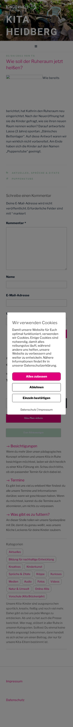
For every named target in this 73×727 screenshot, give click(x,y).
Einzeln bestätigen (36, 398)
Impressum (45, 409)
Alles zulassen (36, 376)
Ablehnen (36, 387)
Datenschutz (28, 409)
